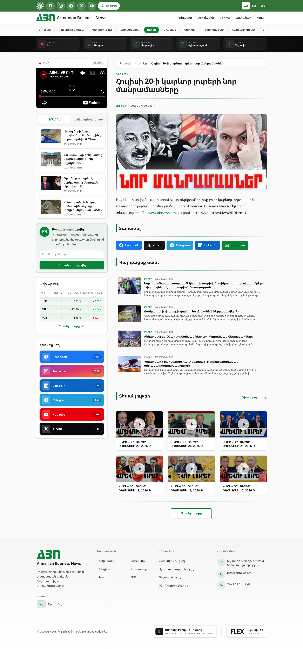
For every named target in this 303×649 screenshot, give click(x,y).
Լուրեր (151, 30)
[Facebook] (50, 6)
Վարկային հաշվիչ (172, 561)
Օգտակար (243, 18)
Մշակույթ (170, 30)
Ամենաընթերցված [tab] (89, 119)
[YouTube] (92, 6)
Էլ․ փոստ (238, 245)
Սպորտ (189, 30)
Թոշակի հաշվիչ (170, 577)
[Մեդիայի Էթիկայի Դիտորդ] (40, 6)
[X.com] (81, 6)
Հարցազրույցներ (244, 30)
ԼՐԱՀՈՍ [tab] (55, 119)
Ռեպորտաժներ (213, 30)
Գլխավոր (185, 18)
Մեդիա (225, 18)
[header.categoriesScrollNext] (263, 30)
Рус (254, 5)
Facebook (132, 245)
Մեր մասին (206, 18)
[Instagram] (61, 6)
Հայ (246, 5)
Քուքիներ (138, 561)
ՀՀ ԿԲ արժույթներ (171, 585)
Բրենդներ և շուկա (71, 30)
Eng (263, 5)
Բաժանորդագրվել (72, 265)
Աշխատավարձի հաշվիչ (176, 569)
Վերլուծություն (102, 30)
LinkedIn (210, 245)
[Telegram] (71, 6)
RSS (133, 577)
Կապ (260, 18)
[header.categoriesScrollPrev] (39, 30)
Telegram (183, 245)
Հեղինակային (129, 30)
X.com (157, 245)
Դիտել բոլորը (69, 326)
